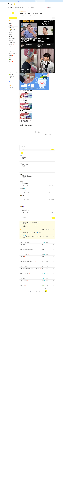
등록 (52, 149)
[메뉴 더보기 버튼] (54, 13)
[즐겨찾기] (25, 217)
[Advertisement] (37, 141)
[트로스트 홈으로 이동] (10, 4)
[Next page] (45, 288)
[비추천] (24, 160)
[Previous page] (29, 288)
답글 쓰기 (28, 185)
